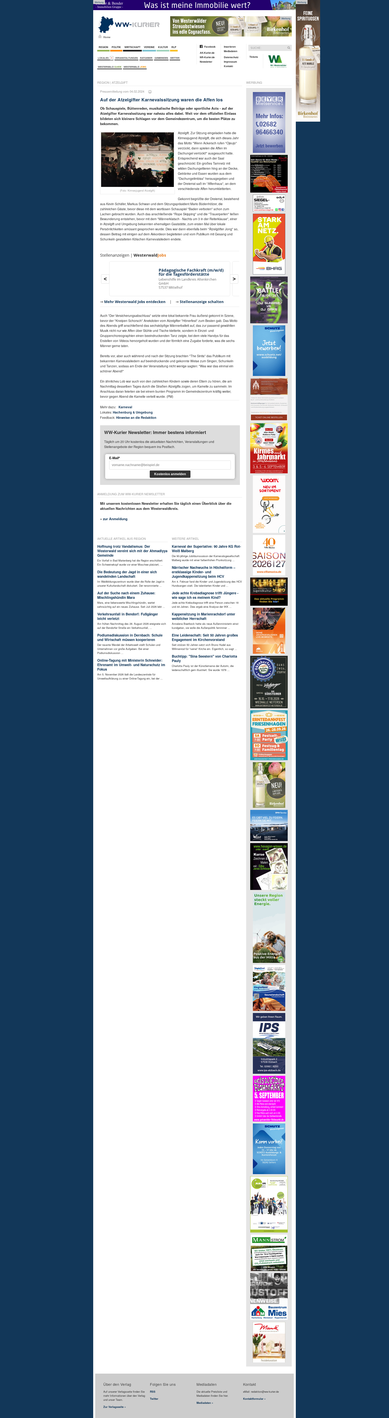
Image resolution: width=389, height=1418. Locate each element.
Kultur (163, 47)
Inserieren (230, 46)
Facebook (210, 46)
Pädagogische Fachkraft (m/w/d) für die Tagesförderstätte (191, 272)
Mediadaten (230, 51)
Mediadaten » (205, 1403)
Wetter (175, 57)
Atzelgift (120, 82)
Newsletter (206, 61)
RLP (174, 47)
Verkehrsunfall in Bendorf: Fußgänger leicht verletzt (127, 616)
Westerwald (109, 66)
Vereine (149, 47)
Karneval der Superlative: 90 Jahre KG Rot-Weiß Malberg (206, 548)
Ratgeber (146, 57)
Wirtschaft (132, 47)
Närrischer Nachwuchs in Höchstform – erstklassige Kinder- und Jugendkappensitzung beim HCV (203, 572)
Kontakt (228, 66)
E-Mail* (114, 458)
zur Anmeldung (115, 518)
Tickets (253, 57)
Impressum (230, 61)
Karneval (125, 407)
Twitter (154, 1399)
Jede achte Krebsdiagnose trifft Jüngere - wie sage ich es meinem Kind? (205, 595)
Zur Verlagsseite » (114, 1407)
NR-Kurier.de (207, 57)
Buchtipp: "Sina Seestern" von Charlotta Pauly (204, 658)
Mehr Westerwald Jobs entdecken (135, 301)
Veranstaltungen (126, 57)
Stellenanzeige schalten (202, 301)
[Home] (100, 36)
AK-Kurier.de (207, 53)
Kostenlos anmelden (170, 474)
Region (103, 47)
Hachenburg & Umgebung (133, 412)
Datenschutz (231, 57)
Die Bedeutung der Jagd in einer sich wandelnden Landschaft (127, 574)
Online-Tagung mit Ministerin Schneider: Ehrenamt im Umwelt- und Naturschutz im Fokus (131, 665)
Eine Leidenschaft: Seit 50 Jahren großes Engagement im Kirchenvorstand (205, 637)
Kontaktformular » (254, 1399)
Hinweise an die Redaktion (136, 417)
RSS (152, 1391)
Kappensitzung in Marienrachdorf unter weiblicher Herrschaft (203, 616)
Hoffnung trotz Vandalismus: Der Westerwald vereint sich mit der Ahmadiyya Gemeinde (132, 551)
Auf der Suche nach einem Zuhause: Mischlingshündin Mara (126, 595)
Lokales (104, 57)
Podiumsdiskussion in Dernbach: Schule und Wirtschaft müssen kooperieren (129, 637)
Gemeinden (161, 57)
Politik (116, 47)
